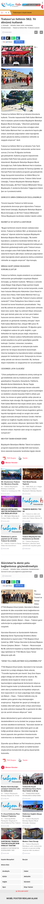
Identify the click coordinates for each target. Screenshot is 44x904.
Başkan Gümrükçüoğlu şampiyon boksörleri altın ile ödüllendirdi (10, 789)
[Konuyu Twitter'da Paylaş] (8, 38)
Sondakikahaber (6, 28)
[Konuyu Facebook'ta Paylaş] (3, 38)
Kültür (22, 25)
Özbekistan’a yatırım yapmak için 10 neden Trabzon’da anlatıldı (9, 539)
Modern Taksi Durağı (30, 841)
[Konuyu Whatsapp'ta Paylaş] (13, 38)
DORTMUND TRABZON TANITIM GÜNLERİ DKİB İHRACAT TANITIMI (10, 843)
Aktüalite (13, 25)
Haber (18, 25)
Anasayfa (6, 25)
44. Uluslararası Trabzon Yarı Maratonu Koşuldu (10, 483)
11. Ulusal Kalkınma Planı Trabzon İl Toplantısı (10, 815)
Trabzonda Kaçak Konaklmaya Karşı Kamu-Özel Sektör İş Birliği (32, 789)
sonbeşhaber (29, 25)
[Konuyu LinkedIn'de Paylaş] (18, 38)
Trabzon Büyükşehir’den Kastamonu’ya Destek (32, 538)
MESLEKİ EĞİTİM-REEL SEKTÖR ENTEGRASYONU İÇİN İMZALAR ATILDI (11, 511)
